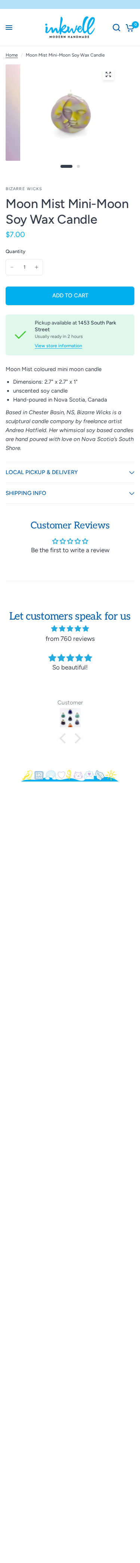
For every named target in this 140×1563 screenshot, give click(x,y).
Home (12, 55)
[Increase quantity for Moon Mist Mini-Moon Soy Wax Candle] (37, 267)
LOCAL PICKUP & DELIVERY (42, 472)
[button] (64, 738)
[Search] (116, 27)
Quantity (15, 251)
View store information (58, 345)
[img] (70, 628)
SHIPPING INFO (26, 493)
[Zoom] (108, 74)
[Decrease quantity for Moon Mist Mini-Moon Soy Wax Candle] (12, 267)
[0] (128, 27)
